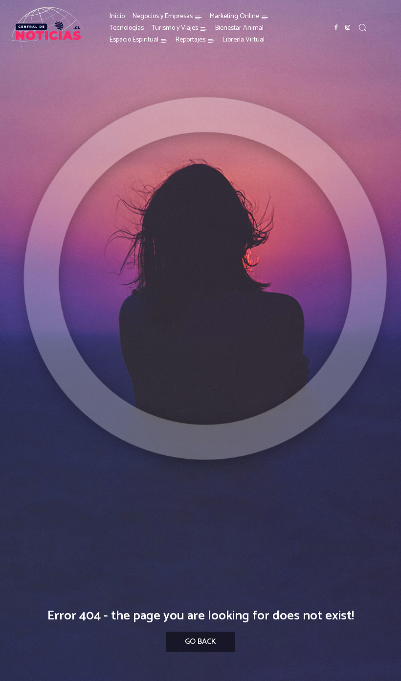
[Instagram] (348, 28)
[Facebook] (336, 28)
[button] (362, 27)
